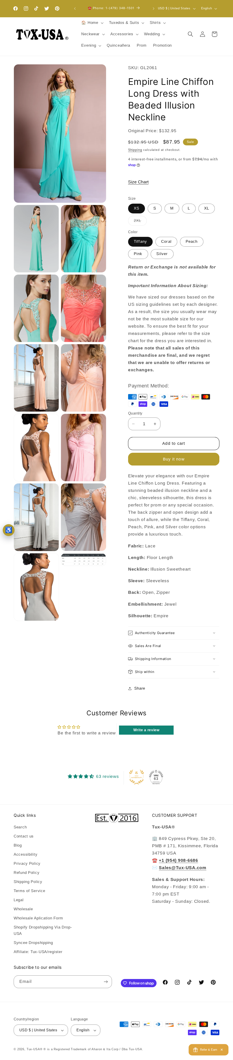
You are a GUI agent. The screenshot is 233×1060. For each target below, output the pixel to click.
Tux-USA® (35, 1049)
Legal (19, 900)
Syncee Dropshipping (33, 943)
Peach (192, 241)
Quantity (135, 413)
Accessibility (25, 854)
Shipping (135, 150)
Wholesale (23, 909)
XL (206, 208)
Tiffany (140, 241)
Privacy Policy (27, 863)
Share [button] (139, 688)
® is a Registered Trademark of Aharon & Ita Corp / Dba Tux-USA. (93, 1049)
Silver (162, 254)
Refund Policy (26, 872)
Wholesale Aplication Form (38, 918)
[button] (92, 23)
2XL (140, 222)
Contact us (24, 836)
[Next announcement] (154, 8)
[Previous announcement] (75, 8)
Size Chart (138, 182)
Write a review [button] (146, 730)
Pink (138, 254)
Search (20, 827)
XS (136, 208)
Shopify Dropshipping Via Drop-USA (43, 930)
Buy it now (174, 459)
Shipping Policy (28, 882)
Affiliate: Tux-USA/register (38, 952)
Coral (166, 241)
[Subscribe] (106, 981)
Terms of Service (29, 891)
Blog (18, 845)
